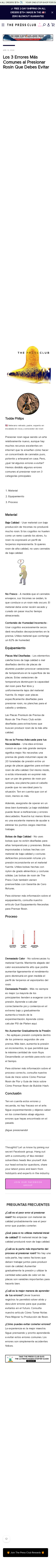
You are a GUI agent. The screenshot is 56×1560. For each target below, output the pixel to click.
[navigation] (3, 25)
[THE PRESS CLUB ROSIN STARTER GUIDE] (28, 1362)
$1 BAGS (40, 25)
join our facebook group (28, 1183)
